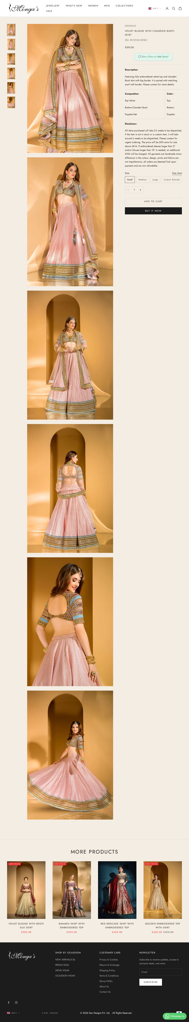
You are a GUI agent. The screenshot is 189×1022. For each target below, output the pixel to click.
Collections (124, 5)
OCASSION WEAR (65, 975)
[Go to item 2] (11, 44)
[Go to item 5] (11, 88)
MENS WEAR (62, 970)
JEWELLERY (53, 5)
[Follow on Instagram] (16, 1002)
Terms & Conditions (109, 975)
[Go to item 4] (11, 73)
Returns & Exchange (109, 965)
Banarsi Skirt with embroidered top (72, 925)
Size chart (177, 173)
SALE (49, 11)
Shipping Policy (107, 970)
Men (107, 5)
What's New (74, 5)
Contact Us (105, 991)
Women (93, 5)
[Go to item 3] (11, 59)
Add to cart (153, 201)
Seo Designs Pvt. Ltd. (100, 1013)
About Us (104, 986)
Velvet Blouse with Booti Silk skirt (26, 925)
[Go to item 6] (11, 102)
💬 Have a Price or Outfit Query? (153, 57)
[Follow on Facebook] (8, 1002)
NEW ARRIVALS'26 (65, 959)
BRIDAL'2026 (62, 965)
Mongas (130, 25)
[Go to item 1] (11, 30)
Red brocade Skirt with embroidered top (117, 925)
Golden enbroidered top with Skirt (162, 925)
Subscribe (151, 982)
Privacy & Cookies (109, 959)
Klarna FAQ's (106, 981)
